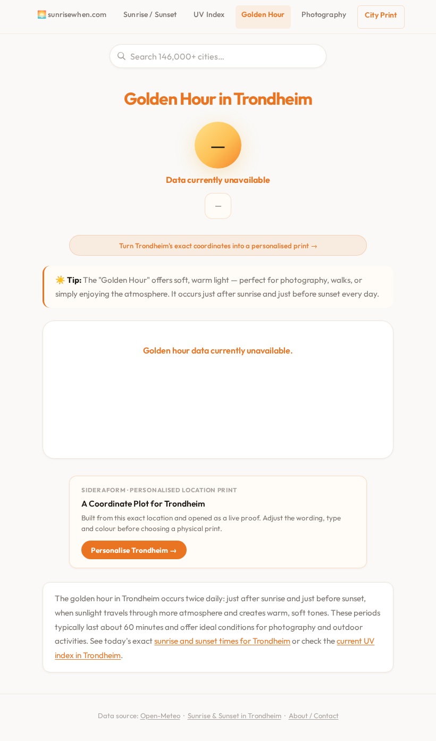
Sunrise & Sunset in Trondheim (234, 715)
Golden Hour (263, 14)
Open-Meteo (160, 715)
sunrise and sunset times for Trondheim (222, 641)
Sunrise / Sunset (150, 14)
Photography (323, 14)
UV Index (209, 14)
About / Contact (314, 715)
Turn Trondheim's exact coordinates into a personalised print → (218, 245)
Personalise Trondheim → (134, 550)
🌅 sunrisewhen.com (71, 14)
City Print (381, 15)
